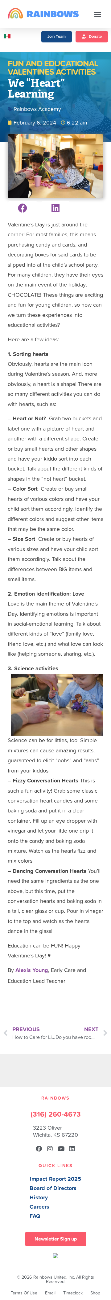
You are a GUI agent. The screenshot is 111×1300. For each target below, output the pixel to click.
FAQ (35, 1216)
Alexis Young (31, 970)
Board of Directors (53, 1188)
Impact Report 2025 (55, 1179)
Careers (39, 1207)
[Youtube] (61, 1148)
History (39, 1197)
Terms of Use (24, 1293)
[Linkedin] (72, 1148)
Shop (95, 1293)
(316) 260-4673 (56, 1114)
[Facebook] (38, 1148)
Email (50, 1293)
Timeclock (73, 1293)
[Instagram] (50, 1148)
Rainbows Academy (37, 109)
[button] (98, 14)
